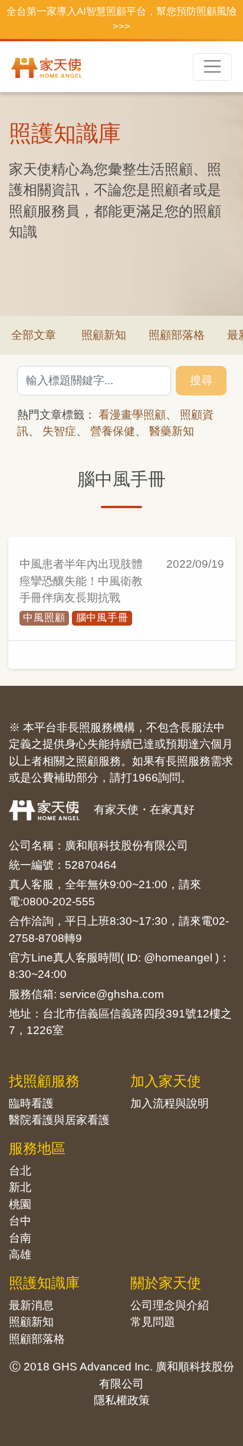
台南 (20, 1238)
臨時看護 (31, 1103)
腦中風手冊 (102, 617)
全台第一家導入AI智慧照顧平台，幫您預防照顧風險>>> (121, 19)
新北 (20, 1187)
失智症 (59, 431)
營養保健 (112, 431)
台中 (20, 1221)
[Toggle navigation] (212, 67)
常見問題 (152, 1322)
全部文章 (33, 335)
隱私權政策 (122, 1400)
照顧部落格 (177, 335)
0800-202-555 (59, 901)
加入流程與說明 (169, 1103)
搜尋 (201, 380)
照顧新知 (103, 335)
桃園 (20, 1204)
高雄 (20, 1254)
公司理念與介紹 (169, 1305)
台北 (20, 1170)
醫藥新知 (171, 431)
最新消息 (31, 1305)
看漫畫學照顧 (132, 414)
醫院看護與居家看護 (59, 1120)
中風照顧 (44, 617)
